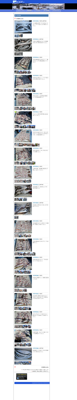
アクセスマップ (56, 10)
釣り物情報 (46, 10)
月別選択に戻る (19, 18)
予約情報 (38, 10)
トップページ (20, 10)
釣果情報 (29, 10)
